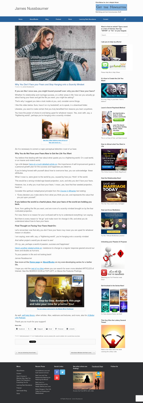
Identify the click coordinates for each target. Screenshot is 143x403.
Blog (46, 19)
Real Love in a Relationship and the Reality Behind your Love (43, 384)
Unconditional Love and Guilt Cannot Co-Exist (42, 372)
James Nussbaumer (28, 87)
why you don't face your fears (72, 336)
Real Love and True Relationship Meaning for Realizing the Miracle (42, 377)
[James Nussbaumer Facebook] (56, 372)
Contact (105, 19)
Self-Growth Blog (22, 391)
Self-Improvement (24, 336)
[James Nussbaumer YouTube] (56, 377)
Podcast (58, 19)
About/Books (34, 19)
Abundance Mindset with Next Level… (82, 352)
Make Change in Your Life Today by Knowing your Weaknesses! (43, 391)
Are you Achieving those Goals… (26, 352)
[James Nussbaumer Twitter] (62, 372)
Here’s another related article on (28, 248)
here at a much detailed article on (43, 164)
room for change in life (49, 336)
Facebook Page (97, 366)
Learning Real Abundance (87, 19)
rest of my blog (37, 268)
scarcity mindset (60, 336)
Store (70, 19)
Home (20, 19)
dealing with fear (39, 336)
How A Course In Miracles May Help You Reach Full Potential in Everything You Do (24, 379)
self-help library (28, 315)
